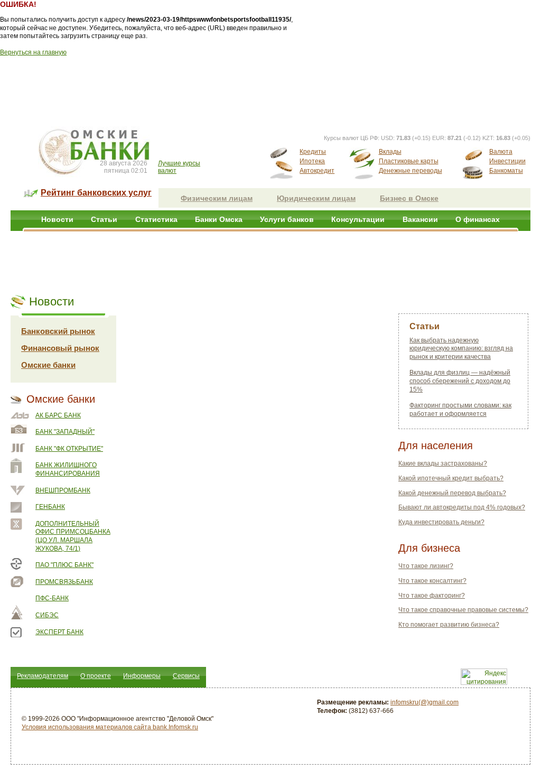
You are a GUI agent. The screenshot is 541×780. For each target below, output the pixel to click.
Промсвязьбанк (64, 582)
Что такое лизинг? (425, 566)
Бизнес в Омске (409, 198)
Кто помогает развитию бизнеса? (448, 624)
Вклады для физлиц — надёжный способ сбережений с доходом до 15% (459, 381)
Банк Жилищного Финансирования (67, 469)
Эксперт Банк (59, 632)
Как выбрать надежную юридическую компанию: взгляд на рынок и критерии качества (461, 348)
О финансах (477, 219)
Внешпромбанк (62, 490)
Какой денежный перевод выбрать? (452, 493)
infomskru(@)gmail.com (424, 702)
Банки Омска (218, 219)
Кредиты (313, 151)
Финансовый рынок (60, 347)
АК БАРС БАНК (58, 415)
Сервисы (186, 676)
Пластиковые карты (409, 161)
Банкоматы (506, 170)
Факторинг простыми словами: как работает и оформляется (460, 409)
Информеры (142, 676)
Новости (57, 219)
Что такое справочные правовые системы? (463, 610)
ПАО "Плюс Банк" (64, 565)
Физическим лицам (217, 198)
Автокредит (317, 170)
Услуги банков (287, 219)
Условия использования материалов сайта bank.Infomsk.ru (110, 727)
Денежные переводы (410, 170)
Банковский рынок (58, 331)
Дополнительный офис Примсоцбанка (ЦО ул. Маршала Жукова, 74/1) (72, 536)
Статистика (156, 219)
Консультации (358, 219)
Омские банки (48, 364)
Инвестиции (507, 161)
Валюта (500, 151)
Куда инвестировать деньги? (441, 522)
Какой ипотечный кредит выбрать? (450, 478)
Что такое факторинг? (431, 595)
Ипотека (312, 161)
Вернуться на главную (33, 52)
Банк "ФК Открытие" (69, 448)
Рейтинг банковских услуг (96, 192)
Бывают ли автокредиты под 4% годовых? (461, 507)
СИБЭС (47, 615)
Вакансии (420, 219)
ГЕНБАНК (50, 506)
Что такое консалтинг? (432, 580)
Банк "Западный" (65, 431)
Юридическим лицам (316, 198)
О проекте (95, 676)
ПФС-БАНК (52, 598)
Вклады (390, 151)
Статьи (104, 219)
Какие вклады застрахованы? (442, 463)
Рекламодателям (42, 676)
